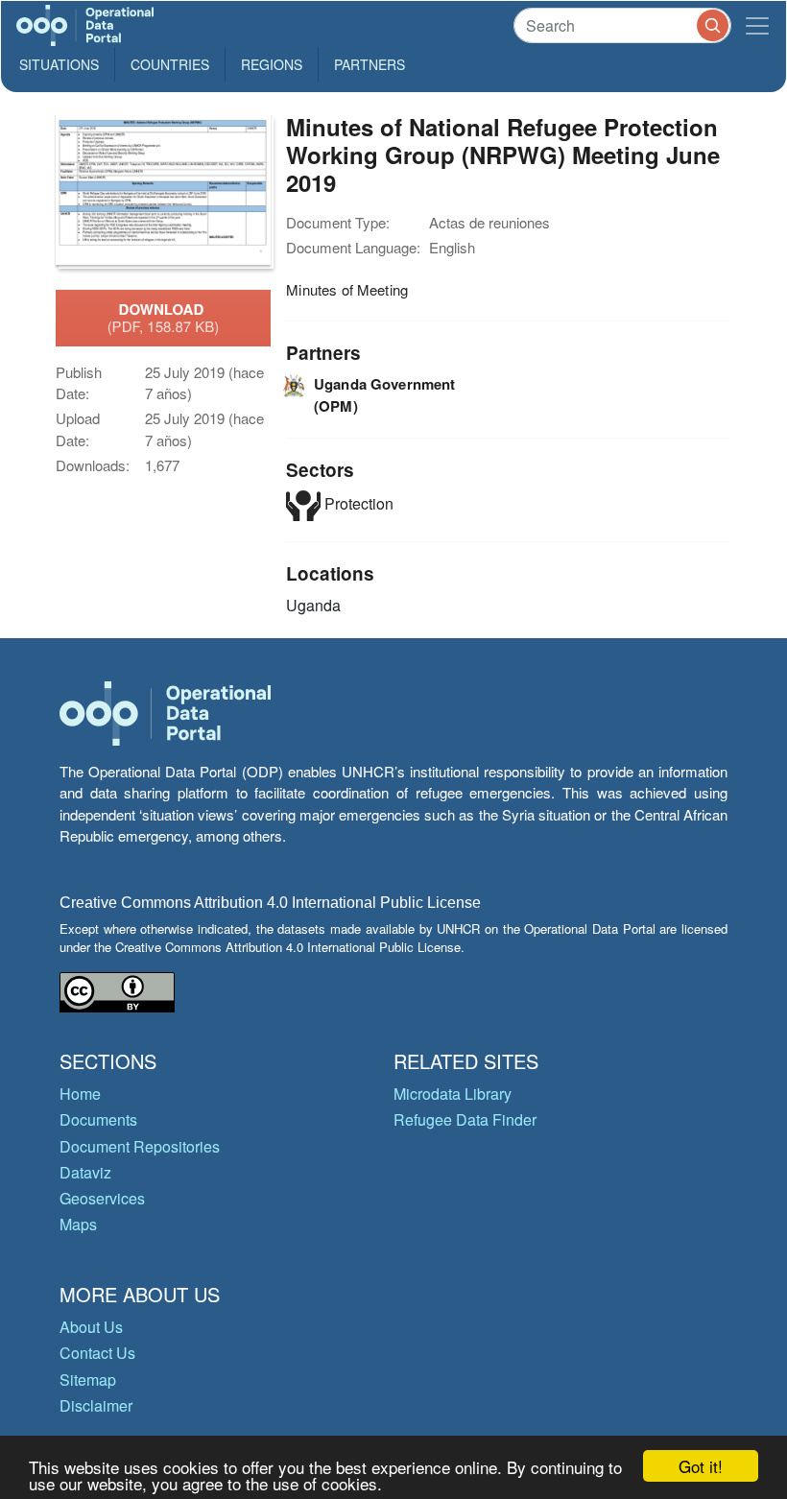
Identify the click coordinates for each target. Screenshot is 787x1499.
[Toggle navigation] (757, 25)
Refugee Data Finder (465, 1119)
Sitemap (88, 1379)
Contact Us (97, 1353)
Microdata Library (453, 1094)
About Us (91, 1327)
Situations (59, 64)
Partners (369, 64)
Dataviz (85, 1172)
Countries (170, 64)
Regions (271, 64)
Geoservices (102, 1198)
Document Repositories (140, 1146)
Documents (98, 1119)
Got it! (701, 1466)
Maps (78, 1224)
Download (163, 317)
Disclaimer (96, 1405)
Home (80, 1094)
